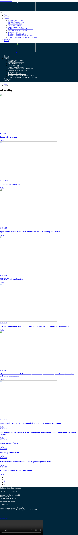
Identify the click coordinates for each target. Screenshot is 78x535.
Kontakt (6, 41)
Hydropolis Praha (13, 32)
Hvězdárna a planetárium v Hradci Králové (20, 36)
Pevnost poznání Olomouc (15, 27)
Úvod (5, 15)
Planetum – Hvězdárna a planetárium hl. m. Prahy (22, 37)
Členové (6, 18)
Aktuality (6, 17)
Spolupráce (7, 39)
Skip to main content (6, 1)
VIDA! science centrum (15, 24)
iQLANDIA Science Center (16, 22)
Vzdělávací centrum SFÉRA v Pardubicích (20, 29)
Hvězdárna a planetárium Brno (17, 34)
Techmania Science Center (16, 20)
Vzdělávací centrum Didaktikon (17, 30)
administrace (4, 518)
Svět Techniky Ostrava (14, 25)
